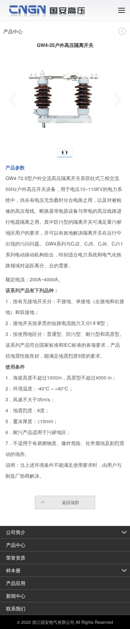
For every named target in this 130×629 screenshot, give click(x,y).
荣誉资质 (15, 557)
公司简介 (15, 532)
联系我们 (15, 608)
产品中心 (15, 544)
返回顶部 (70, 502)
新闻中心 (15, 595)
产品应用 (15, 583)
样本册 (13, 570)
